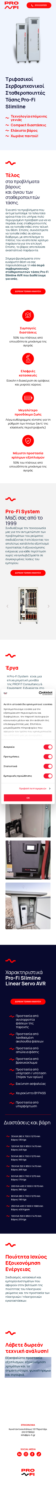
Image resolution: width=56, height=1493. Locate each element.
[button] (7, 606)
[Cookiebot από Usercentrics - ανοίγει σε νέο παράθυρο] (39, 693)
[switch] (48, 756)
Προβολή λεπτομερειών (33, 788)
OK (28, 797)
